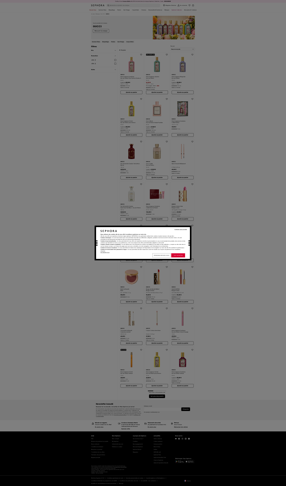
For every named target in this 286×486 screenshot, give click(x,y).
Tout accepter (178, 255)
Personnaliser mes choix (161, 255)
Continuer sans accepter (180, 229)
